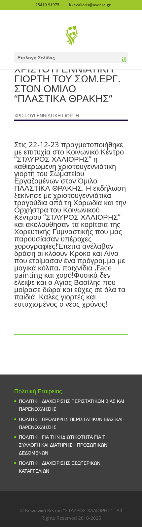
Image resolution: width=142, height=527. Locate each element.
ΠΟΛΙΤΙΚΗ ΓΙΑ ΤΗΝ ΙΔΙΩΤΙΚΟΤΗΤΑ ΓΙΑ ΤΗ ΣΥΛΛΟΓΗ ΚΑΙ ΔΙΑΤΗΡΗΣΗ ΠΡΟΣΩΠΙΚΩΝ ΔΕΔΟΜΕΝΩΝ (64, 445)
